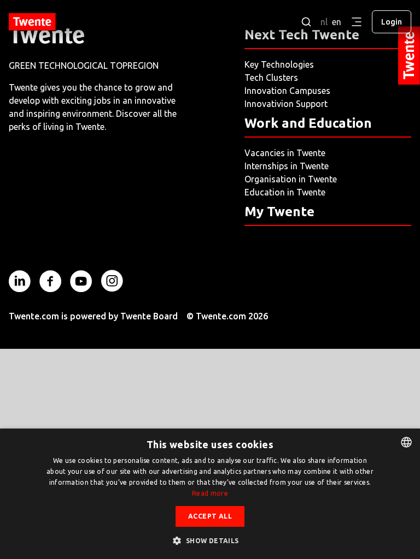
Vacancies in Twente (284, 153)
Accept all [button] (210, 516)
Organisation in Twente (290, 179)
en (336, 22)
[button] (209, 540)
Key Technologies (279, 64)
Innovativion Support (286, 104)
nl (324, 22)
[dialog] (210, 494)
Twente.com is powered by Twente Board (93, 316)
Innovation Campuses (287, 91)
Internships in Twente (286, 166)
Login (391, 21)
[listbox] (406, 442)
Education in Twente (284, 192)
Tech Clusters (271, 77)
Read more (210, 493)
